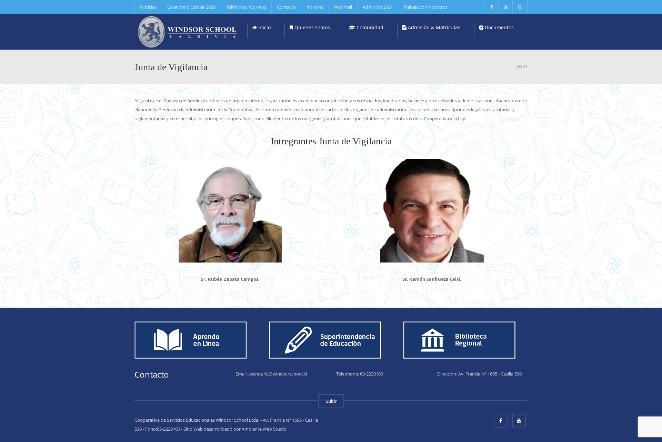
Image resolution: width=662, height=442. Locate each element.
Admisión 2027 (378, 7)
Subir (331, 401)
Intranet (315, 7)
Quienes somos (311, 27)
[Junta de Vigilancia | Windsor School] (188, 31)
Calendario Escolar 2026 (191, 7)
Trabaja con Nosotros (425, 7)
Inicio (264, 27)
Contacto (286, 7)
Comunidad (369, 27)
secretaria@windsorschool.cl (278, 374)
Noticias (148, 7)
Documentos (498, 27)
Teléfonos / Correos (246, 7)
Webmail (343, 7)
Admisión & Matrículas (433, 27)
